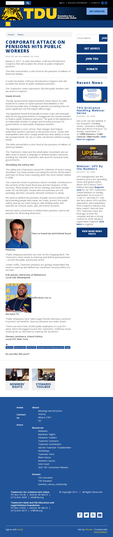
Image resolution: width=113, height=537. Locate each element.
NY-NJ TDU (31, 347)
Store (20, 424)
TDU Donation (45, 477)
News (21, 34)
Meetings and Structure (50, 410)
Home (11, 34)
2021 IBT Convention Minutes (53, 467)
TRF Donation (45, 480)
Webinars (43, 430)
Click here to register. (91, 138)
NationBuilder (100, 532)
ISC (39, 420)
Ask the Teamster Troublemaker (54, 447)
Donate (92, 69)
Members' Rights (46, 434)
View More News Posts (92, 232)
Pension (9, 347)
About (35, 407)
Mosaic (88, 529)
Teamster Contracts (48, 440)
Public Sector (20, 347)
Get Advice (92, 48)
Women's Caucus (46, 460)
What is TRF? (44, 417)
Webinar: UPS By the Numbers (90, 167)
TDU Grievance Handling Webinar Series (91, 110)
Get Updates (96, 11)
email (20, 529)
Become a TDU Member (78, 3)
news (67, 347)
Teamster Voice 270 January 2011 (50, 347)
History (42, 414)
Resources (38, 427)
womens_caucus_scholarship (52, 484)
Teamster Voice (46, 454)
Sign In (61, 3)
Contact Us (95, 3)
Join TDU (92, 58)
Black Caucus (44, 457)
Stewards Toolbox (47, 437)
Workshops (44, 450)
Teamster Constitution (49, 444)
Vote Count (43, 463)
